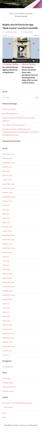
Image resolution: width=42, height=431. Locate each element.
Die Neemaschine (8, 109)
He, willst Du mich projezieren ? (14, 125)
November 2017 (8, 338)
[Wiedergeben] (5, 61)
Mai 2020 (5, 214)
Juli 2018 (5, 304)
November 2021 (8, 154)
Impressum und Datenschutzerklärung (17, 403)
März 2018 (6, 321)
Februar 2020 (7, 227)
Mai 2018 (5, 312)
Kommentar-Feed (9, 387)
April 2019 (6, 269)
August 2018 (7, 299)
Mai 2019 (5, 265)
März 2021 (6, 171)
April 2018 (6, 316)
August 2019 (7, 252)
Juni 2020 (6, 210)
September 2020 (8, 197)
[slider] (19, 60)
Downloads (8, 407)
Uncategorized (8, 367)
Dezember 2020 (8, 184)
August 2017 (7, 351)
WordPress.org (8, 391)
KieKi (4, 413)
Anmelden (6, 378)
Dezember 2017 (8, 334)
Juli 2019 (5, 257)
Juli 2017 (5, 355)
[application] (21, 49)
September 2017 (8, 346)
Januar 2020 (7, 231)
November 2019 (8, 240)
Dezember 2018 (8, 282)
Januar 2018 (7, 329)
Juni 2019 (5, 261)
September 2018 (8, 295)
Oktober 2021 (7, 158)
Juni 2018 (5, 308)
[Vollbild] (37, 61)
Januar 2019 (7, 278)
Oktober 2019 (7, 244)
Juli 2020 (5, 205)
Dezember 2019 (8, 235)
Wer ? (4, 418)
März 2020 (6, 222)
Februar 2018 (7, 325)
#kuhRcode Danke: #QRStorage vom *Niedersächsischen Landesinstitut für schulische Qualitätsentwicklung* (20, 132)
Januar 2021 (6, 180)
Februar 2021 (7, 175)
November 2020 (8, 188)
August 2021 (7, 167)
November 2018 (8, 287)
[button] (21, 49)
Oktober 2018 (7, 291)
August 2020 (7, 201)
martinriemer (28, 32)
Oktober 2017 (7, 342)
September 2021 (8, 163)
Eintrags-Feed (7, 383)
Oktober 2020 (7, 193)
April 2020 (6, 218)
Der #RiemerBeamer (10, 114)
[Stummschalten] (34, 61)
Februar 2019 (7, 274)
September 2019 (8, 248)
